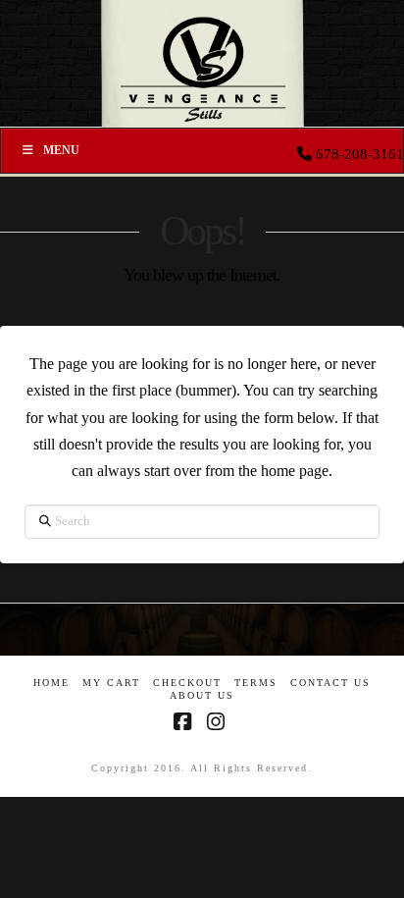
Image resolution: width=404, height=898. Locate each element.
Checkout (187, 682)
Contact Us (330, 682)
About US (202, 695)
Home (51, 682)
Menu (61, 150)
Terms (256, 682)
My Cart (111, 682)
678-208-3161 (360, 154)
